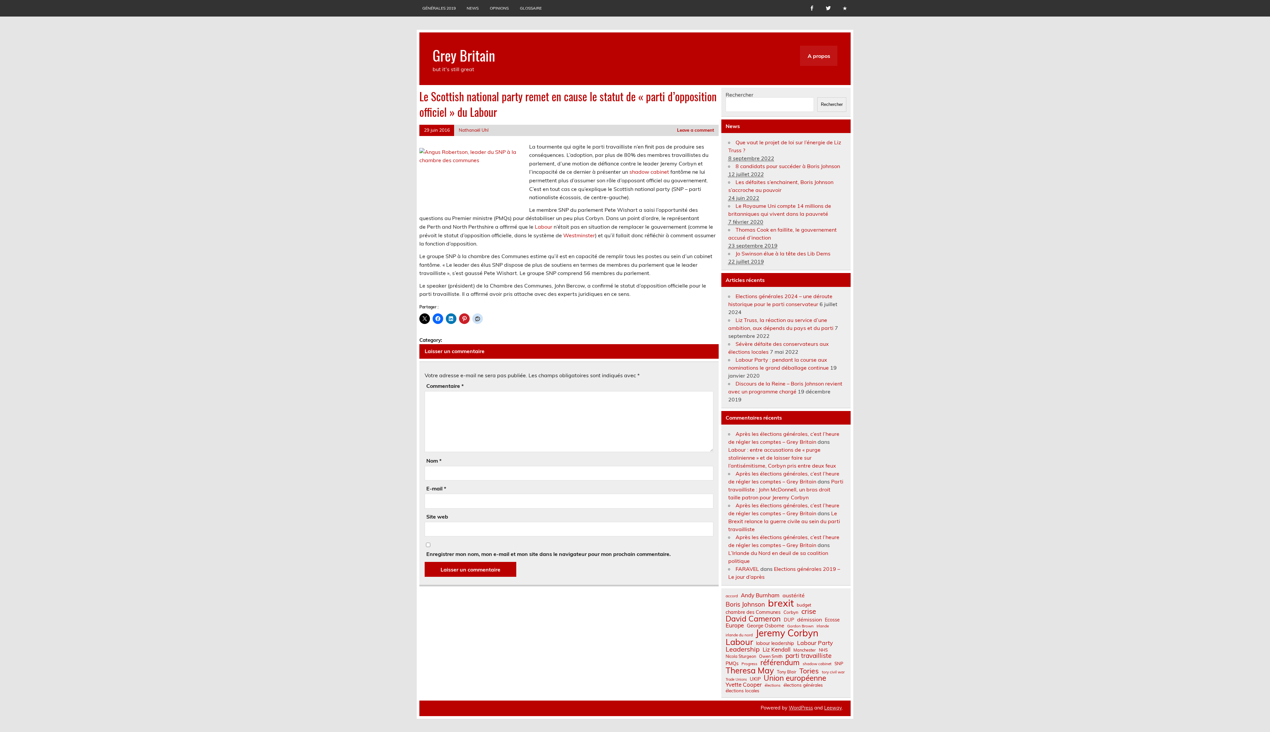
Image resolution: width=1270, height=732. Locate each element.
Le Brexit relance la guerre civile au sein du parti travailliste (784, 521)
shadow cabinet (649, 171)
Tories (809, 670)
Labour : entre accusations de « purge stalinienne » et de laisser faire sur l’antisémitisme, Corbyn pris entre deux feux (782, 457)
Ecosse (832, 620)
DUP (789, 620)
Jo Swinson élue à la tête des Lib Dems (783, 253)
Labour (543, 226)
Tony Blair (786, 672)
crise (808, 611)
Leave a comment (695, 130)
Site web (437, 516)
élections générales (803, 685)
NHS (823, 650)
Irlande (823, 626)
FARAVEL (747, 569)
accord (732, 596)
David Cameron (753, 618)
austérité (794, 595)
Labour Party (815, 643)
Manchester (804, 650)
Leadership (743, 649)
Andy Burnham (760, 595)
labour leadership (775, 643)
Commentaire (445, 386)
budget (804, 605)
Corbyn (790, 612)
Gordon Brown (800, 626)
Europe (735, 625)
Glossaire (531, 8)
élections (773, 685)
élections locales (742, 690)
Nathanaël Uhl (473, 130)
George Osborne (765, 625)
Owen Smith (771, 656)
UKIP (755, 679)
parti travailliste (808, 656)
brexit (781, 603)
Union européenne (795, 678)
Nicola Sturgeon (741, 656)
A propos (819, 56)
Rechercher (739, 94)
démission (809, 619)
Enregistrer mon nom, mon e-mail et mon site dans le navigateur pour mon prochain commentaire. (548, 554)
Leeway (833, 708)
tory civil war (833, 672)
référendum (780, 662)
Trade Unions (736, 679)
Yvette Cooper (744, 685)
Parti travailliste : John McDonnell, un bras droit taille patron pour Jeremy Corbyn (785, 489)
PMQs (732, 663)
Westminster (579, 235)
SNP (838, 663)
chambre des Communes (753, 612)
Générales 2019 (439, 8)
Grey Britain (464, 55)
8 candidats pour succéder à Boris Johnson (788, 166)
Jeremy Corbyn (787, 633)
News (473, 8)
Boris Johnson (745, 604)
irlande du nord (739, 635)
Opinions (499, 8)
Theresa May (750, 670)
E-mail (436, 488)
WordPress (801, 708)
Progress (749, 664)
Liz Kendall (776, 650)
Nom (434, 460)
